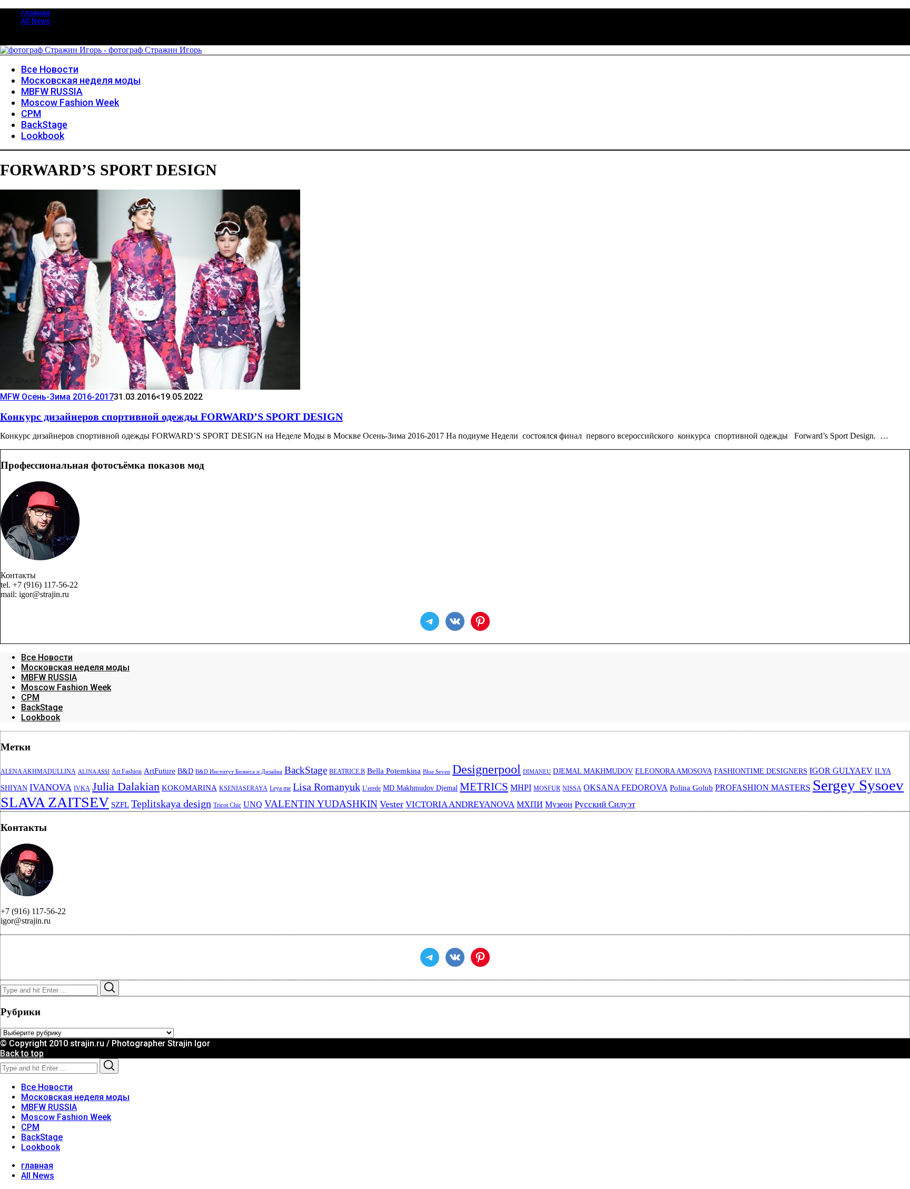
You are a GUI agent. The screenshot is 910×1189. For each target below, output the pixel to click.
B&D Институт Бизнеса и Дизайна (238, 772)
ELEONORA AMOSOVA (673, 771)
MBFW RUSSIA (49, 677)
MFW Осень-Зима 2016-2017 (57, 397)
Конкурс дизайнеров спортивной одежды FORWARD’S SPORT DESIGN (171, 416)
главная (35, 12)
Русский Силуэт (605, 804)
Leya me (280, 788)
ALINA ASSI (94, 772)
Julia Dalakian (126, 786)
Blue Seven (436, 772)
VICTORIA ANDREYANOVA (460, 804)
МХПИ (530, 804)
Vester (391, 804)
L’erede (371, 788)
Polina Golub (691, 788)
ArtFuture (159, 771)
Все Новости (47, 657)
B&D (185, 771)
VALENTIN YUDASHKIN (321, 803)
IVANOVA (50, 787)
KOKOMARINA (189, 788)
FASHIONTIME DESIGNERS (760, 771)
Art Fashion (127, 771)
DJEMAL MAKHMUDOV (593, 771)
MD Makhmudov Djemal (420, 788)
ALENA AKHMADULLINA (38, 771)
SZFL (120, 804)
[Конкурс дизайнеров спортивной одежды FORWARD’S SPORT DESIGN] (150, 386)
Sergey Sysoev (858, 785)
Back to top (22, 1053)
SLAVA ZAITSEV (55, 802)
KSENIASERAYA (243, 788)
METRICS (484, 786)
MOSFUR (546, 788)
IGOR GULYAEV (841, 770)
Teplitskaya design (171, 803)
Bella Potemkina (394, 771)
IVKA (82, 788)
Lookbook (40, 717)
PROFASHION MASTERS (762, 787)
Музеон (558, 804)
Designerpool (486, 769)
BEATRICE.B (347, 771)
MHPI (520, 787)
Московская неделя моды (75, 667)
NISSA (571, 788)
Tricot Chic (227, 805)
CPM (30, 697)
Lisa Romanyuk (326, 786)
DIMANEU (537, 772)
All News (36, 21)
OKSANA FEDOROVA (625, 787)
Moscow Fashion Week (66, 687)
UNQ (252, 804)
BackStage (42, 707)
